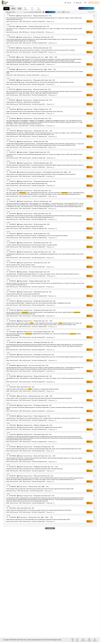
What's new (78, 2)
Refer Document (14, 21)
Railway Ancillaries (22, 26)
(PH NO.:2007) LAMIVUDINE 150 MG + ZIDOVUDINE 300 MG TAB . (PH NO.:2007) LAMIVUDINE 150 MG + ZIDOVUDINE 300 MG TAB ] (40, 82)
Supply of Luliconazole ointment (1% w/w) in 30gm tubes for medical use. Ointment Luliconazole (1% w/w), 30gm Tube (34, 111)
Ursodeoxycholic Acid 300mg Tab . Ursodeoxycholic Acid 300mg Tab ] (23, 294)
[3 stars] (18, 12)
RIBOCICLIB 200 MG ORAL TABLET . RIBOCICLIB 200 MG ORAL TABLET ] (25, 226)
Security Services (22, 69)
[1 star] (15, 12)
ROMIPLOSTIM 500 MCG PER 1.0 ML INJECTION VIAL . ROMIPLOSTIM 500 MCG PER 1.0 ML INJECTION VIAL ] (34, 468)
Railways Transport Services (25, 15)
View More (50, 528)
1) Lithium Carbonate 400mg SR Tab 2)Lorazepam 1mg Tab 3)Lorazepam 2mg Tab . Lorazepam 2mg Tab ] (31, 245)
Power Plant (21, 57)
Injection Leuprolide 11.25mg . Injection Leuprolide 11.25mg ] (20, 264)
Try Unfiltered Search (50, 12)
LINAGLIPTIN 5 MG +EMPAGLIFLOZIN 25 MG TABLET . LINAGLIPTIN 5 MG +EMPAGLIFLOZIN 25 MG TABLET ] (34, 427)
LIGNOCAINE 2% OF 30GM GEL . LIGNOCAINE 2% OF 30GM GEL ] (23, 102)
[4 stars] (20, 12)
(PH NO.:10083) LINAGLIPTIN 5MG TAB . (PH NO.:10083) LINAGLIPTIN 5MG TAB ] (26, 183)
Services (68, 2)
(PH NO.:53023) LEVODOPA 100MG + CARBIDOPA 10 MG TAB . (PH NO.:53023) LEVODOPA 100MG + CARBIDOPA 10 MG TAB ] (38, 303)
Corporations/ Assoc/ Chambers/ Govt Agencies (30, 172)
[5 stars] (21, 12)
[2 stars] (17, 12)
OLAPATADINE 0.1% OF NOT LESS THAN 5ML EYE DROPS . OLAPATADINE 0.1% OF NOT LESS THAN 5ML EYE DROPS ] (37, 235)
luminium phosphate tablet (35, 12)
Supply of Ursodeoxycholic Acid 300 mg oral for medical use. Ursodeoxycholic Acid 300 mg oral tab (32, 389)
